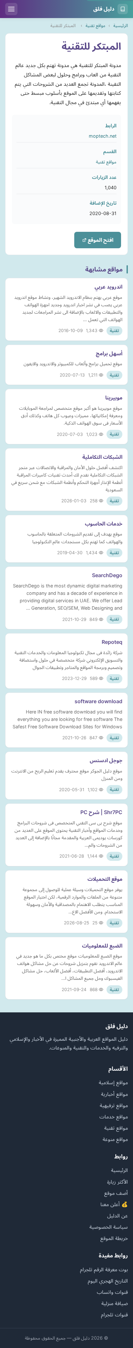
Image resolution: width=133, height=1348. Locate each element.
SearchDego (107, 575)
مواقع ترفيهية (114, 1105)
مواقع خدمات (113, 1116)
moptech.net (103, 136)
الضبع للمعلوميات (102, 945)
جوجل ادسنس (106, 760)
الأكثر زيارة (117, 1181)
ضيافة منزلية (114, 1303)
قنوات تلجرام (114, 1314)
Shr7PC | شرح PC (101, 812)
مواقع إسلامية (113, 1082)
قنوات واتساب (112, 1292)
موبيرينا (113, 397)
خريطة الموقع (114, 1238)
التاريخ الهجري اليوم (108, 1280)
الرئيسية (120, 25)
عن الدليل (117, 1215)
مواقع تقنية (95, 25)
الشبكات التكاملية (102, 457)
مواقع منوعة (115, 1139)
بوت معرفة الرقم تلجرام (104, 1269)
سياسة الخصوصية (108, 1227)
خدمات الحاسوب (103, 523)
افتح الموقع (100, 240)
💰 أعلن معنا (114, 1204)
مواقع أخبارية (114, 1094)
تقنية (114, 330)
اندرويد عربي (108, 286)
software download (98, 701)
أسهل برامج (109, 353)
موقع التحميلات (104, 879)
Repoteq (112, 642)
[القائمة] (11, 9)
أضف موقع (116, 1193)
